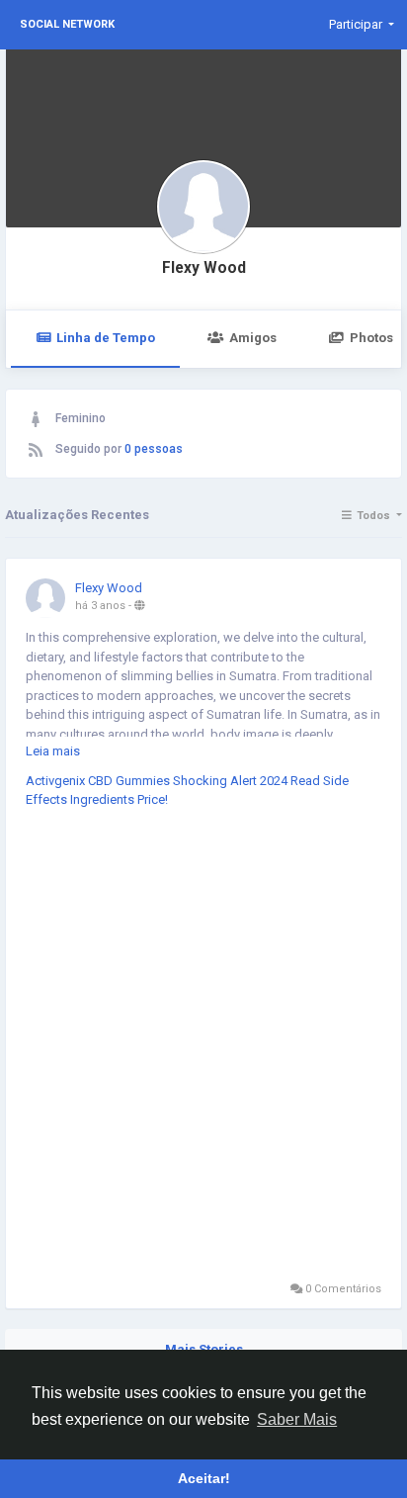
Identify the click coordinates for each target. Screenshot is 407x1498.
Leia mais (53, 751)
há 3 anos (100, 605)
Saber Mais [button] (297, 1419)
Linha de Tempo (105, 337)
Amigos (253, 337)
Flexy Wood (204, 268)
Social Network (67, 24)
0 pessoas (153, 449)
